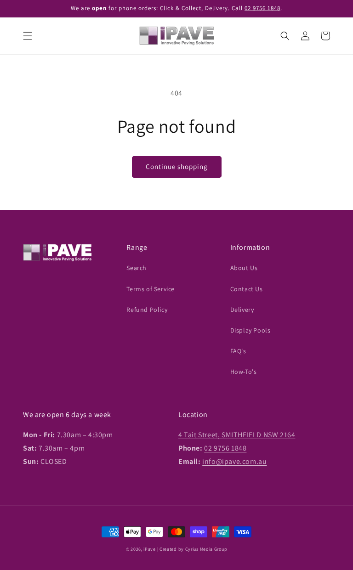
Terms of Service (150, 289)
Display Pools (250, 330)
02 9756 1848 (262, 8)
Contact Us (246, 289)
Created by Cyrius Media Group (193, 549)
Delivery (242, 309)
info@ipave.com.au (234, 461)
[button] (27, 36)
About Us (244, 268)
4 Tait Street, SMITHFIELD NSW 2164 (236, 435)
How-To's (243, 371)
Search (136, 268)
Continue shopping (177, 166)
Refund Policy (146, 309)
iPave (149, 549)
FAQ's (238, 351)
